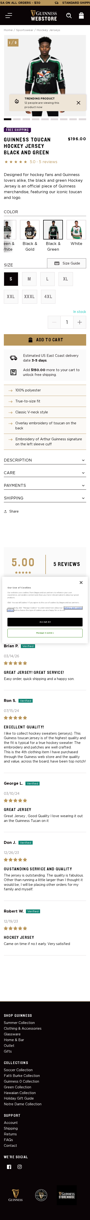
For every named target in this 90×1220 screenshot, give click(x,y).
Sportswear (24, 30)
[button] (8, 15)
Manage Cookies (45, 633)
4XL (49, 299)
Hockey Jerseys (48, 30)
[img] (45, 663)
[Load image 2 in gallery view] (17, 119)
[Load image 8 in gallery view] (73, 119)
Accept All (45, 622)
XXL (12, 299)
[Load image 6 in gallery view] (54, 119)
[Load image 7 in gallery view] (63, 119)
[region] (45, 610)
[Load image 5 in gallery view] (45, 119)
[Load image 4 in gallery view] (35, 119)
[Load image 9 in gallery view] (82, 119)
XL (68, 281)
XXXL (30, 299)
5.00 (24, 562)
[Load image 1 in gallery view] (7, 119)
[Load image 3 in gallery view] (26, 119)
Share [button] (14, 511)
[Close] (81, 582)
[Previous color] (8, 236)
